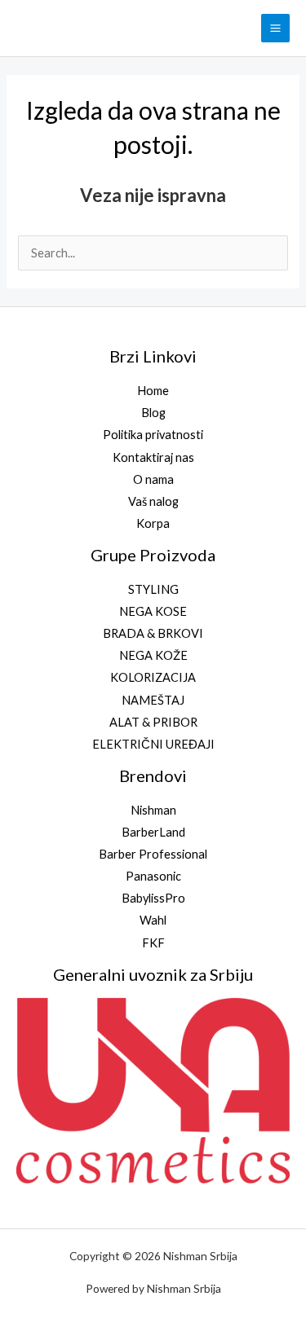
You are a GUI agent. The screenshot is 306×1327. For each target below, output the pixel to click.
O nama (153, 479)
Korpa (153, 523)
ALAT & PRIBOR (153, 722)
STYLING (153, 589)
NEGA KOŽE (153, 655)
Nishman (153, 810)
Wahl (153, 920)
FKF (153, 943)
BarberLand (153, 832)
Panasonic (153, 876)
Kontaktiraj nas (153, 457)
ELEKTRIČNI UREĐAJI (153, 744)
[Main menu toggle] (275, 28)
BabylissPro (153, 898)
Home (153, 391)
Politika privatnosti (153, 435)
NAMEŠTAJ (153, 700)
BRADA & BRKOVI (153, 633)
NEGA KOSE (153, 611)
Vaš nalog (153, 501)
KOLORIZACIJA (153, 677)
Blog (153, 413)
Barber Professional (153, 854)
